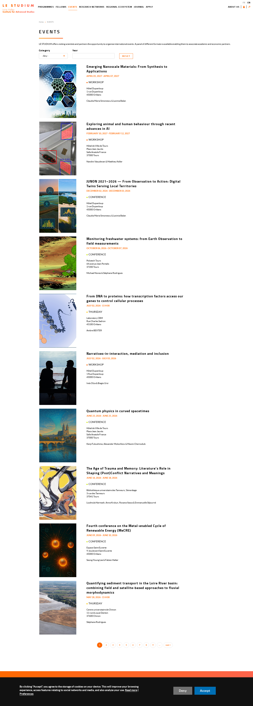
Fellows (61, 6)
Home (41, 22)
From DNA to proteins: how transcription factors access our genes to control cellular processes (134, 298)
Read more (131, 690)
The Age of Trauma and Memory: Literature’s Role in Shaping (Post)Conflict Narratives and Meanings (128, 470)
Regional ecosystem (119, 6)
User (245, 7)
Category (44, 50)
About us (233, 6)
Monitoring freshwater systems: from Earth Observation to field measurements (134, 241)
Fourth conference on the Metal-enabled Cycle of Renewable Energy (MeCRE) (126, 528)
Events (72, 6)
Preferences (27, 693)
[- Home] (18, 8)
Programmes (46, 6)
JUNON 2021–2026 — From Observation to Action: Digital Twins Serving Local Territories (133, 183)
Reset (126, 56)
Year (75, 50)
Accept (205, 690)
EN (248, 2)
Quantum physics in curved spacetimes (117, 410)
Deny (183, 690)
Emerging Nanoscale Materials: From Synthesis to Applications (126, 69)
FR (244, 2)
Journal (139, 6)
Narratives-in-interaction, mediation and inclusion (127, 353)
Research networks (91, 6)
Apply (149, 6)
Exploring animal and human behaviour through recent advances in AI (130, 126)
